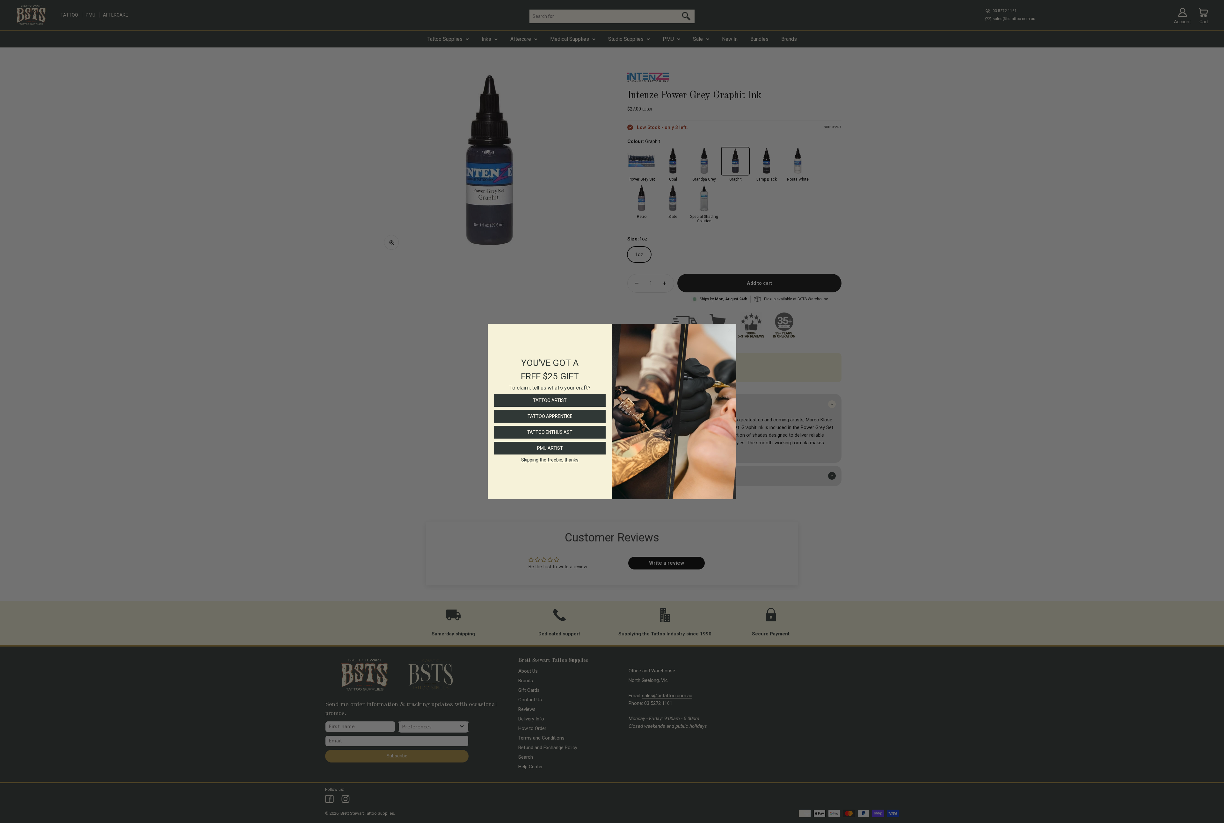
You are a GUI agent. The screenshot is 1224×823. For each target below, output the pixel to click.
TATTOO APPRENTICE (550, 416)
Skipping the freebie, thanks (550, 460)
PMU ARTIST (550, 448)
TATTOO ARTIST (550, 400)
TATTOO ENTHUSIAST (549, 432)
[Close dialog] (730, 330)
